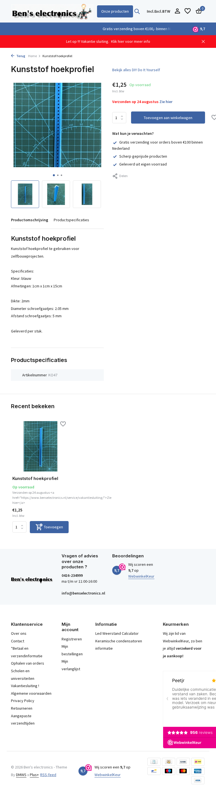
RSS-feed (48, 774)
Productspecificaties (71, 219)
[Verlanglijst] (187, 11)
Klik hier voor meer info (130, 41)
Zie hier (165, 101)
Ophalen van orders (27, 663)
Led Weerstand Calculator (117, 633)
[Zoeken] (137, 11)
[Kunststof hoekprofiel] (40, 446)
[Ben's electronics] (52, 11)
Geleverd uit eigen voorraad (143, 164)
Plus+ (34, 774)
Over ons (18, 633)
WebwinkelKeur (141, 576)
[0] (197, 11)
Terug (20, 56)
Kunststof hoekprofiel (35, 478)
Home (32, 56)
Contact (17, 640)
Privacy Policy (22, 700)
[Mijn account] (177, 11)
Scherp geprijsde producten (143, 156)
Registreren (72, 639)
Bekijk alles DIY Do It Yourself (136, 69)
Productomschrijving (29, 219)
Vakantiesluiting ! (25, 685)
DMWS (21, 774)
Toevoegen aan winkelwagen (168, 117)
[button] (54, 175)
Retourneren (21, 708)
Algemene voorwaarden (31, 693)
